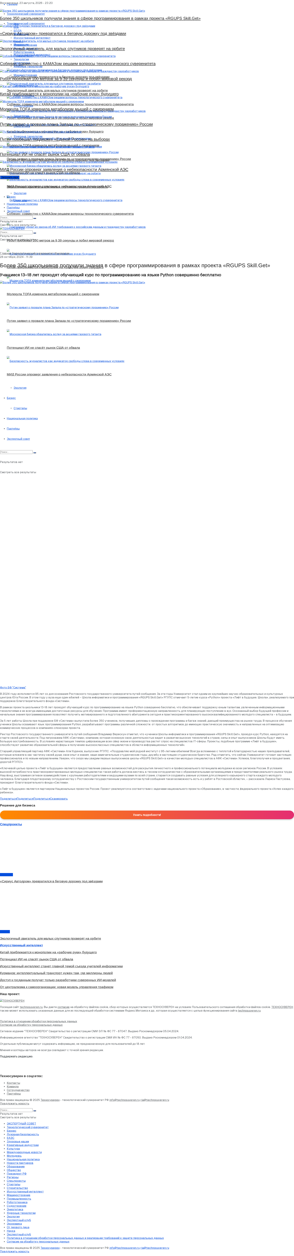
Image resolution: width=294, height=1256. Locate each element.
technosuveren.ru (31, 1007)
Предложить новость (14, 1103)
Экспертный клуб (19, 1220)
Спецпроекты (16, 1180)
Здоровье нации (18, 1141)
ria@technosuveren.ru (154, 1100)
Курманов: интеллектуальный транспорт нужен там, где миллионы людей (56, 973)
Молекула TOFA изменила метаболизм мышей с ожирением (57, 109)
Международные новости (24, 1152)
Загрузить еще (9, 177)
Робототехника (17, 1202)
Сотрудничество (18, 1090)
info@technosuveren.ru (124, 1100)
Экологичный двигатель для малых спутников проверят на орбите (62, 48)
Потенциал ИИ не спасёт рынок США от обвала (45, 154)
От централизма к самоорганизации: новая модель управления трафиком (56, 987)
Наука (11, 1231)
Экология (20, 193)
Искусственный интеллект (25, 1191)
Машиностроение (18, 1195)
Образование (16, 1166)
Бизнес (11, 196)
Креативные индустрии (23, 1145)
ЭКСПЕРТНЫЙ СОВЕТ (21, 1123)
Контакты (13, 1083)
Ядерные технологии (21, 1213)
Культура (6, 874)
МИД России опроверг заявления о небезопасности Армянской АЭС (64, 169)
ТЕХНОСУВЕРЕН (282, 1007)
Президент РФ (17, 1173)
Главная (5, 253)
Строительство (17, 1188)
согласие (64, 1007)
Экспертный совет (18, 211)
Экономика (14, 1223)
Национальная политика (22, 204)
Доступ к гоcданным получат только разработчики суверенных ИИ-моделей (58, 980)
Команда (13, 1086)
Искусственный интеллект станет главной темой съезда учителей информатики (61, 966)
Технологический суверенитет (33, 253)
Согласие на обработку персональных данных (31, 1025)
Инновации (61, 253)
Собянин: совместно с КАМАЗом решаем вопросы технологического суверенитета (78, 63)
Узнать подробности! (147, 815)
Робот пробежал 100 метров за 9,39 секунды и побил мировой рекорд (66, 78)
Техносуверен (50, 1100)
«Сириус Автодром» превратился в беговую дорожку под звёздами (63, 33)
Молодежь (14, 1155)
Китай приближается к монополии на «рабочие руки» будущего (59, 94)
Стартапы (20, 200)
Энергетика (15, 1209)
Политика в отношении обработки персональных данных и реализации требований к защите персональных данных (85, 1238)
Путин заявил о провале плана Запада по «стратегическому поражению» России (76, 124)
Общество (14, 1170)
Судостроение (16, 1205)
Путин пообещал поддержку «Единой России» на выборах (55, 139)
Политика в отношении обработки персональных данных (38, 1021)
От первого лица (18, 1227)
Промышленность (19, 1198)
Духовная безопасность (23, 1134)
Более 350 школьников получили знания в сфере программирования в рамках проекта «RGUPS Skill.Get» (100, 18)
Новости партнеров (20, 1163)
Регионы (13, 1177)
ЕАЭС (10, 1138)
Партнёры (13, 207)
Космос (5, 931)
